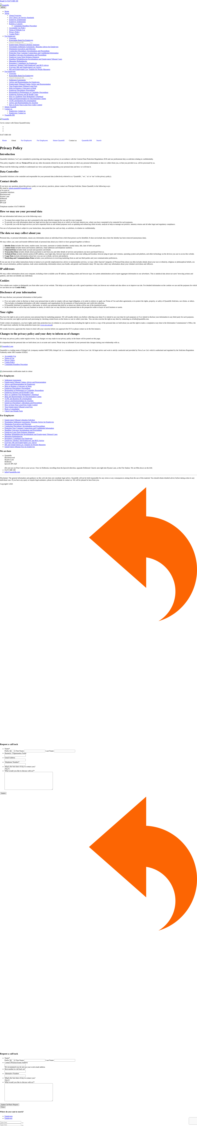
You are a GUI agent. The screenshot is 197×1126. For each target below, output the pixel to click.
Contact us (8, 109)
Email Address (10, 758)
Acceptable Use (10, 356)
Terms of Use (9, 358)
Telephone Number (12, 762)
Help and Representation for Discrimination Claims (27, 99)
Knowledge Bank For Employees (21, 76)
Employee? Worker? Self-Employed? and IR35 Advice (29, 65)
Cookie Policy (14, 34)
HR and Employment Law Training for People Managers (29, 69)
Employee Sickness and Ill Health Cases (23, 94)
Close (3, 1107)
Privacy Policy (14, 32)
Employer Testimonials (17, 22)
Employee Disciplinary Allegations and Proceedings (23, 403)
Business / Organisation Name (15, 753)
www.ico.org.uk (46, 325)
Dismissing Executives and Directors (22, 49)
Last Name (50, 751)
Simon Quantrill (10, 107)
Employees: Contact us (17, 113)
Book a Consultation (12, 409)
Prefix (7, 751)
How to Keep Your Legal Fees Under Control (25, 105)
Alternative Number (12, 1074)
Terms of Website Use (17, 30)
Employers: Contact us (17, 111)
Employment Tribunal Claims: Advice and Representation (30, 84)
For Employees (10, 71)
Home (7, 11)
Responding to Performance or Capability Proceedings (28, 92)
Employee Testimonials (17, 20)
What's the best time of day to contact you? (20, 767)
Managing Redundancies (18, 61)
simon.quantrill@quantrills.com (20, 188)
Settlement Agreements (17, 80)
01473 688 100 (12, 1)
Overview (12, 38)
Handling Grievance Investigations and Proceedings (27, 55)
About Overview (15, 15)
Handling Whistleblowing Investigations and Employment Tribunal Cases (35, 59)
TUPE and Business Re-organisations (22, 101)
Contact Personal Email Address (16, 1063)
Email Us (3, 1)
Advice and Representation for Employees (24, 82)
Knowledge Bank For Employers (21, 40)
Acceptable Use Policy (17, 28)
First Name (20, 751)
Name (7, 749)
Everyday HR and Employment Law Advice (25, 67)
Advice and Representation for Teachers (23, 103)
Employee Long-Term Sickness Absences (24, 57)
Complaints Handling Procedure (25, 26)
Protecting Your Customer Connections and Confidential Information (33, 53)
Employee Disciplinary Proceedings (22, 90)
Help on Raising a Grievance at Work (22, 88)
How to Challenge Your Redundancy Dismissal (26, 97)
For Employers (10, 36)
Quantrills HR (10, 115)
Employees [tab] (9, 1116)
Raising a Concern (15, 24)
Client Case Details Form (14, 411)
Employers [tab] (8, 1118)
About (7, 13)
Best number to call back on (15, 1069)
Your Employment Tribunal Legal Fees (23, 86)
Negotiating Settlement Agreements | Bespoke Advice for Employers (33, 47)
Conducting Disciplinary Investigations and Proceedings (29, 51)
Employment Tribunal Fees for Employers (20, 447)
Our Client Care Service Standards (21, 18)
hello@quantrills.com (12, 472)
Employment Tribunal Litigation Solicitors (24, 45)
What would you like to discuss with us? (20, 771)
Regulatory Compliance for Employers (23, 63)
